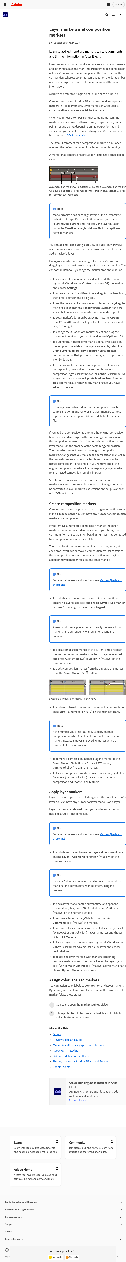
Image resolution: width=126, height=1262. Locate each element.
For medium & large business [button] (19, 1209)
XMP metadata (76, 135)
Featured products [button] (14, 1239)
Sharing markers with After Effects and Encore (80, 1061)
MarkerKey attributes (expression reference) (79, 1045)
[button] (108, 4)
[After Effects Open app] (121, 14)
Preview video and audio (67, 1040)
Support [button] (9, 1224)
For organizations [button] (13, 1217)
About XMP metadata (65, 1050)
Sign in (118, 4)
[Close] (110, 1250)
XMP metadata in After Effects (71, 1056)
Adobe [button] (8, 1231)
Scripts (57, 1034)
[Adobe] (16, 4)
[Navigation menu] (5, 4)
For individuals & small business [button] (21, 1202)
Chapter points (61, 1067)
